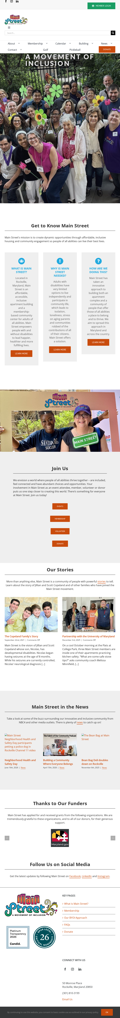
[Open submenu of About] (20, 43)
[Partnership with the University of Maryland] (88, 614)
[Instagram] (72, 969)
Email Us (67, 999)
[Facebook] (65, 969)
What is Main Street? (76, 903)
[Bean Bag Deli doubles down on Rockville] (98, 745)
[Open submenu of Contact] (22, 49)
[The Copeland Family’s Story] (31, 614)
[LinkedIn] (80, 969)
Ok (107, 1012)
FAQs (67, 924)
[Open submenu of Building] (94, 43)
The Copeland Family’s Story (21, 636)
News (23, 767)
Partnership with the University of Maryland (88, 636)
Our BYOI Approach (75, 917)
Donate (68, 931)
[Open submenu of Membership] (48, 43)
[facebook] (6, 1)
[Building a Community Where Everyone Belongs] (60, 745)
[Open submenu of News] (113, 43)
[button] (7, 838)
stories (102, 581)
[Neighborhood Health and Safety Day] (21, 745)
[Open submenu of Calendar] (71, 43)
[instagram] (11, 1)
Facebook (75, 876)
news (80, 722)
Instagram (104, 876)
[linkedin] (17, 1)
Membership (71, 910)
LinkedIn (87, 876)
